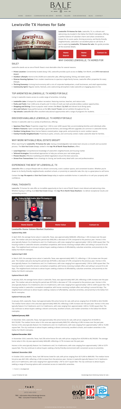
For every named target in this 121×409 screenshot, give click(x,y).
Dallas (80, 72)
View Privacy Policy (71, 407)
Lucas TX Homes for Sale (20, 375)
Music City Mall (62, 106)
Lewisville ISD (29, 111)
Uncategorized (24, 369)
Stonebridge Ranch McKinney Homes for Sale (94, 375)
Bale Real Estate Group (44, 140)
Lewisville (15, 169)
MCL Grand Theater (55, 109)
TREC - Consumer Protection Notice (30, 398)
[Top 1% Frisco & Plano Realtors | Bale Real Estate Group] (60, 7)
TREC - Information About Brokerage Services (30, 395)
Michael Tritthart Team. (59, 407)
